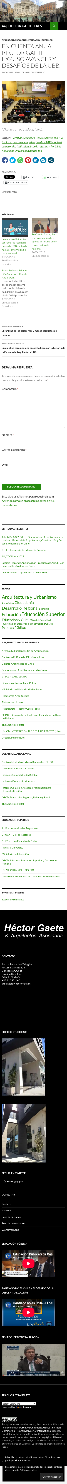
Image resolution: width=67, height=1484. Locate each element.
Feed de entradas (11, 1216)
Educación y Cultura (17, 620)
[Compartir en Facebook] (5, 160)
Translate (28, 1406)
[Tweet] (12, 160)
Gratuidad (45, 620)
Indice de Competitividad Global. (20, 774)
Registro (6, 1204)
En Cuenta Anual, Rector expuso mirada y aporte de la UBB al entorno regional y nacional (44, 241)
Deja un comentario (33, 72)
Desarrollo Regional (15, 40)
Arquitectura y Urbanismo (29, 597)
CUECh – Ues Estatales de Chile (19, 841)
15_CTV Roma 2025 (13, 556)
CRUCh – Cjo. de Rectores (16, 834)
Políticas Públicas (14, 627)
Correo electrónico (14, 449)
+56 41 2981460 (11, 980)
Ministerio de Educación (15, 853)
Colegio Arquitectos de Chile (18, 663)
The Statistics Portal (13, 724)
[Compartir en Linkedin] (36, 160)
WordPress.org (10, 1229)
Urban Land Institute (13, 737)
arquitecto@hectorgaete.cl (16, 983)
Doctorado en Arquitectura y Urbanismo (24, 572)
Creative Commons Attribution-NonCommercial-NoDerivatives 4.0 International (32, 1429)
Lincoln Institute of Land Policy (19, 682)
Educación (11, 614)
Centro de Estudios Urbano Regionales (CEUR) (27, 762)
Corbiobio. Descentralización (18, 768)
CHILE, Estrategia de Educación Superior (24, 549)
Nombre (8, 434)
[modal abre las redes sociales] (51, 160)
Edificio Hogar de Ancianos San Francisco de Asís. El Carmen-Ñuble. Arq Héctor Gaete (33, 564)
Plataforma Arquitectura (15, 695)
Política (48, 623)
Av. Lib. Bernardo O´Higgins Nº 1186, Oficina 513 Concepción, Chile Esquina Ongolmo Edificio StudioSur (17, 971)
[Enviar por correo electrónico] (43, 160)
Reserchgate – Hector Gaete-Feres (21, 708)
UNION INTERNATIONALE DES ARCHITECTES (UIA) (31, 731)
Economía (44, 608)
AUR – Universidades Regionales (20, 828)
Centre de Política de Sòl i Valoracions (23, 657)
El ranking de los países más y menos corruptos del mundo (30, 331)
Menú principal (62, 26)
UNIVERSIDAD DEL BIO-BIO (18, 870)
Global (36, 620)
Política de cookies (28, 1470)
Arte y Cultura (8, 603)
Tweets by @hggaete (13, 899)
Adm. (17, 72)
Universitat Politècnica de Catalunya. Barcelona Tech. (31, 876)
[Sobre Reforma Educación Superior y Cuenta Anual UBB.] (17, 288)
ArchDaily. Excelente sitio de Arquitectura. (25, 650)
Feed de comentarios (13, 1223)
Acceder (6, 1210)
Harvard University (12, 847)
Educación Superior (40, 40)
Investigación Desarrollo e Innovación (23, 623)
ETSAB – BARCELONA (14, 676)
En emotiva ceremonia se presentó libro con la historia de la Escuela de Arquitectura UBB (33, 348)
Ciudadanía (24, 602)
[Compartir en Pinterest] (28, 160)
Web (5, 464)
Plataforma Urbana (12, 702)
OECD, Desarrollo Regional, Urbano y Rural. (26, 797)
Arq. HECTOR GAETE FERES (22, 26)
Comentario (10, 388)
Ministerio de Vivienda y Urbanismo (22, 689)
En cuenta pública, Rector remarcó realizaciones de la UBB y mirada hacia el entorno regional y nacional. (15, 246)
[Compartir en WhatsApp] (20, 160)
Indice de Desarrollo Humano (18, 781)
